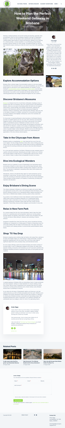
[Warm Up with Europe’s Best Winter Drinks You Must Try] (53, 354)
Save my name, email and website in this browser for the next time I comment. (30, 396)
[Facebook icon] (12, 328)
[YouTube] (55, 68)
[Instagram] (36, 415)
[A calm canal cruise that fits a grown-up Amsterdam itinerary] (12, 354)
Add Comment (18, 385)
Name (16, 381)
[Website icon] (15, 328)
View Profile (53, 41)
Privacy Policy (25, 415)
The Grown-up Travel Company (27, 322)
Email (29, 381)
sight (21, 141)
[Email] (53, 68)
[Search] (61, 3)
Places (36, 26)
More (56, 3)
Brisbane (5, 103)
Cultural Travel (22, 3)
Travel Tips (40, 26)
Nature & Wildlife (34, 3)
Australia (32, 26)
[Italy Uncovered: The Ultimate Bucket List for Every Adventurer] (32, 354)
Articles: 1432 (14, 331)
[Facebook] (51, 68)
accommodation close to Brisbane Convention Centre (22, 89)
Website (42, 381)
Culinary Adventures (46, 3)
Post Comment (18, 400)
